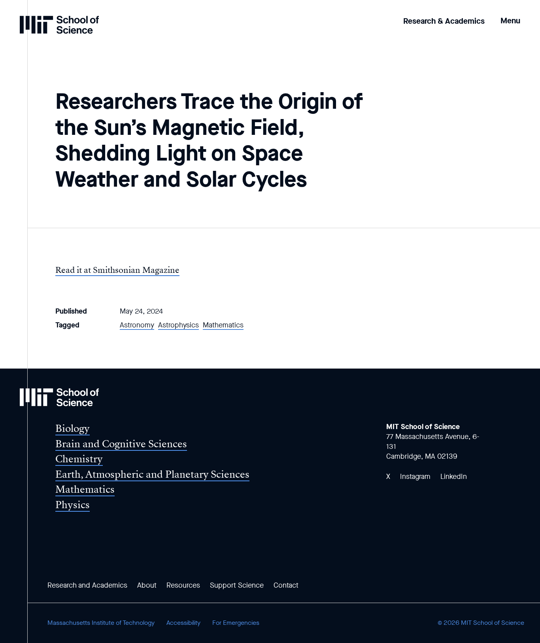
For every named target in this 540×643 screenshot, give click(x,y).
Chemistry (79, 459)
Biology (72, 428)
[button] (510, 15)
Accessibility (183, 622)
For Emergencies (235, 622)
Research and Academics (87, 585)
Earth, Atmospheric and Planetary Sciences (152, 474)
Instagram (415, 476)
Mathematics (223, 325)
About (147, 585)
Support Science (237, 585)
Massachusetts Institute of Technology (101, 622)
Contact (286, 585)
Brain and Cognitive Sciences (121, 444)
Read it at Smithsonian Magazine (117, 270)
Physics (72, 505)
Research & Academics (444, 21)
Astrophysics (178, 325)
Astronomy (137, 325)
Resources (183, 585)
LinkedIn (453, 476)
